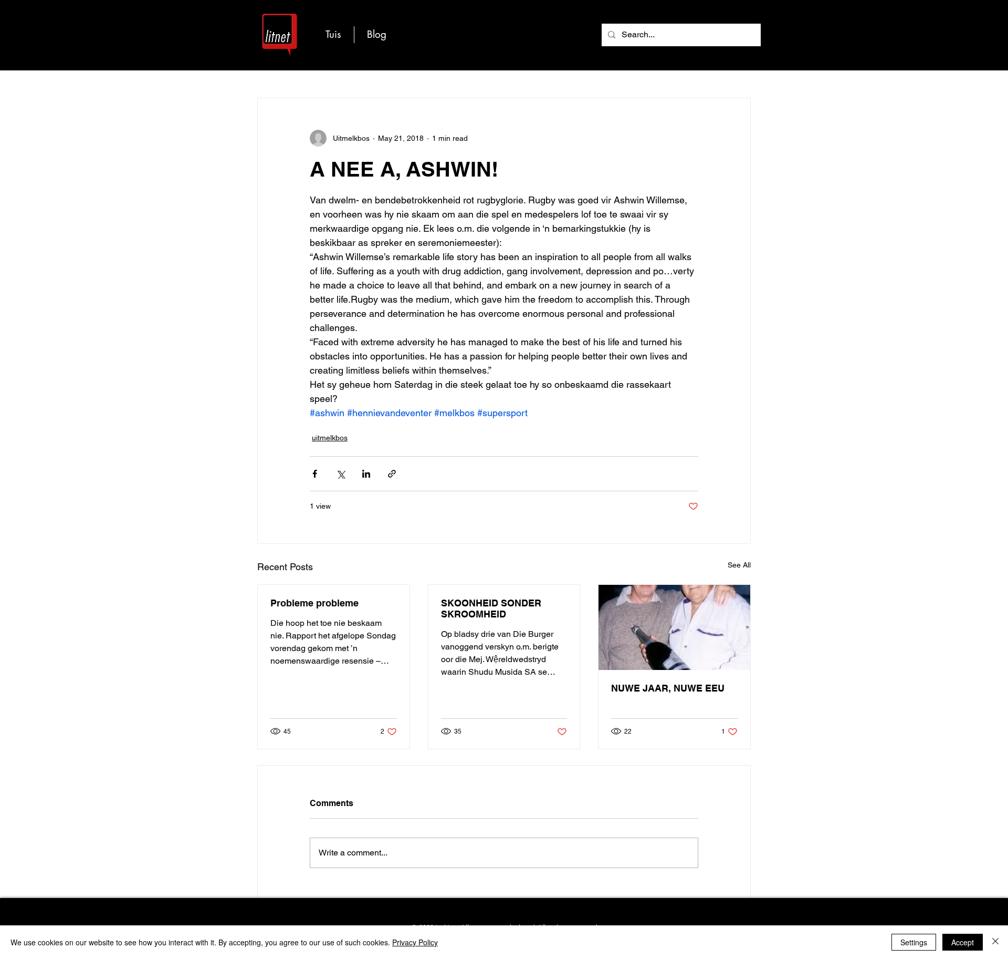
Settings (913, 942)
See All (739, 565)
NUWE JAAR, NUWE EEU (667, 688)
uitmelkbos (330, 438)
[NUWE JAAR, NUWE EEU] (674, 627)
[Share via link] (392, 474)
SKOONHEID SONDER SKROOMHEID (491, 608)
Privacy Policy (415, 942)
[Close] (995, 942)
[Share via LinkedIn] (366, 474)
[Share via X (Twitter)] (340, 474)
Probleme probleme (314, 603)
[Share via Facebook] (315, 474)
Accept (962, 942)
